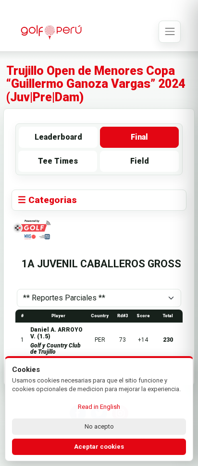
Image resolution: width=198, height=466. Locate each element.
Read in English (99, 406)
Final (139, 137)
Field (139, 161)
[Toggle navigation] (170, 32)
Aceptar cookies (99, 446)
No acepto (99, 426)
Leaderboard (58, 137)
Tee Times (58, 161)
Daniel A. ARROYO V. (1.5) (56, 332)
